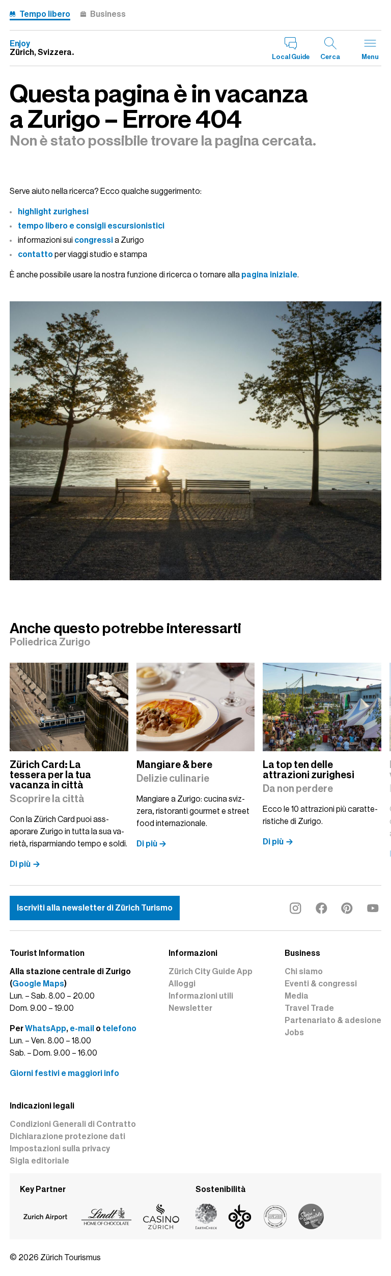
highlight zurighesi (53, 212)
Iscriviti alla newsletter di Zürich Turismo (95, 908)
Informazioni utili (201, 996)
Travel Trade (309, 1008)
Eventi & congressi (321, 984)
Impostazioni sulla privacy (60, 1149)
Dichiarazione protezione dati (67, 1136)
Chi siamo (304, 972)
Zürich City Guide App (211, 972)
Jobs (294, 1033)
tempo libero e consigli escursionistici (91, 226)
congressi (93, 240)
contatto (35, 254)
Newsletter (190, 1008)
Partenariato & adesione (333, 1020)
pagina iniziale (269, 275)
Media (297, 996)
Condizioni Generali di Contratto (73, 1124)
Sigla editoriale (39, 1161)
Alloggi (182, 984)
